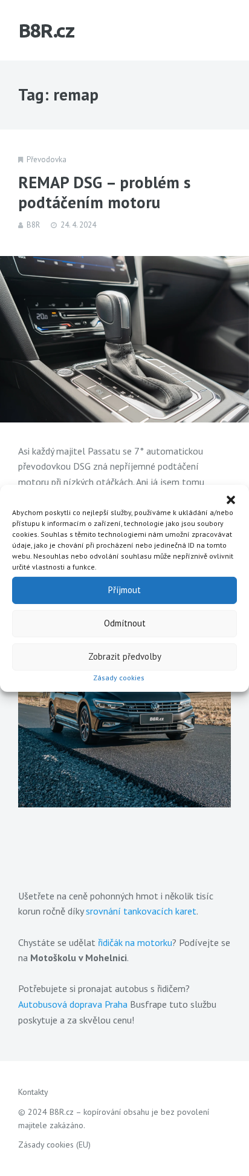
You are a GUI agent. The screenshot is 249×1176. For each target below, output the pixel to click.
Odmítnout (125, 623)
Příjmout (124, 590)
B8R (33, 225)
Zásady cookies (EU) (54, 1144)
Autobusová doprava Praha (73, 1004)
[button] (231, 499)
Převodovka (46, 159)
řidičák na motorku (135, 942)
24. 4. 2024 (78, 225)
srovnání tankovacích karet (141, 911)
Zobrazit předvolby (124, 656)
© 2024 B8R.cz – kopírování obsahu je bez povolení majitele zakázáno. (113, 1118)
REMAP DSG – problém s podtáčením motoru (104, 192)
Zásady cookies (118, 677)
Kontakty (33, 1091)
